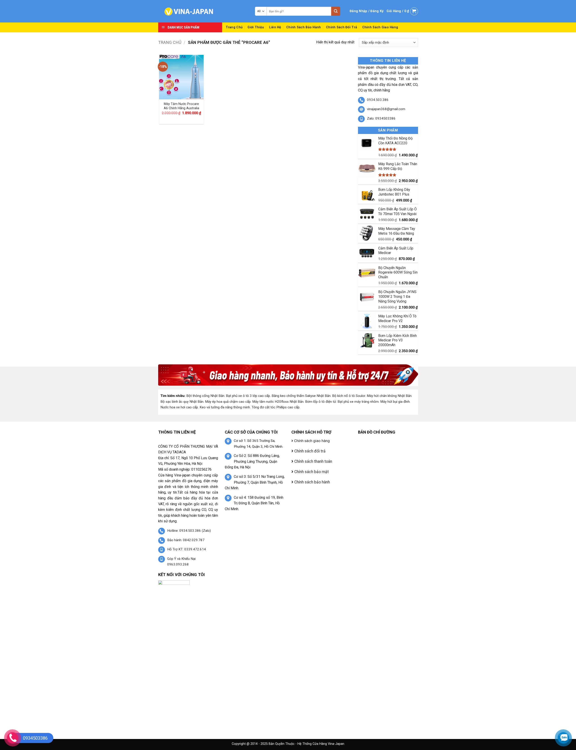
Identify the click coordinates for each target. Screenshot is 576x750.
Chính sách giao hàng (380, 27)
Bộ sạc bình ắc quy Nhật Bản (181, 402)
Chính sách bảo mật (311, 472)
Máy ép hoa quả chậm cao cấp (228, 402)
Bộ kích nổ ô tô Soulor (348, 396)
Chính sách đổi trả (341, 27)
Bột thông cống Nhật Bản (205, 396)
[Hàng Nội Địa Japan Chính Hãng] (203, 11)
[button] (366, 11)
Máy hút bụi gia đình (395, 402)
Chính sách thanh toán (312, 461)
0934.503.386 (378, 100)
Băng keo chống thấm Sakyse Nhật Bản (301, 396)
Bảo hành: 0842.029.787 (186, 540)
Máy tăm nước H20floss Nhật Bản (278, 402)
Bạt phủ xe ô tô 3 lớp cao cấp (248, 396)
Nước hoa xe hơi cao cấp (179, 407)
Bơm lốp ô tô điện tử (320, 402)
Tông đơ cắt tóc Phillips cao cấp (275, 407)
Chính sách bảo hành (303, 27)
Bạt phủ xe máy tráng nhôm (358, 402)
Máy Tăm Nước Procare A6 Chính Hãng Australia (181, 106)
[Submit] (335, 11)
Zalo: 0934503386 (381, 118)
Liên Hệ (275, 27)
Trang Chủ (234, 27)
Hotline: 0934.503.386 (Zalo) (189, 531)
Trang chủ (169, 42)
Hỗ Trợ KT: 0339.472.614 (186, 549)
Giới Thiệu (256, 27)
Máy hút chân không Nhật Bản (389, 396)
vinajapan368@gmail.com (386, 109)
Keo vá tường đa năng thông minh (225, 407)
